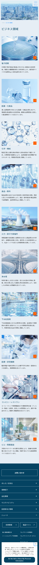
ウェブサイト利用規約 (26, 532)
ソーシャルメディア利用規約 (10, 536)
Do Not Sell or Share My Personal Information (19, 560)
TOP (3, 22)
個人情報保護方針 (7, 532)
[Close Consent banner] (35, 543)
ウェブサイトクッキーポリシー (28, 537)
